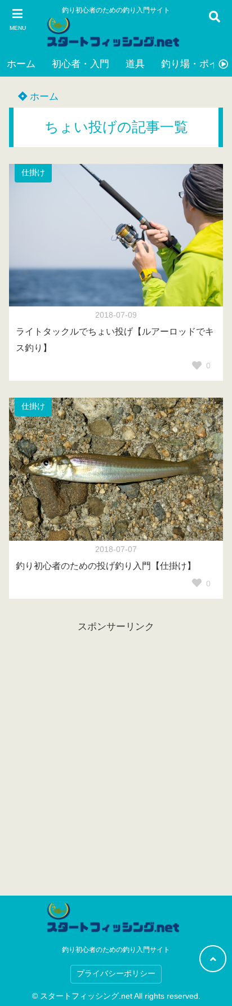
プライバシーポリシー (116, 973)
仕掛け (33, 172)
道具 (135, 64)
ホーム (21, 64)
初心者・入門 (80, 64)
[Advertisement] (116, 751)
